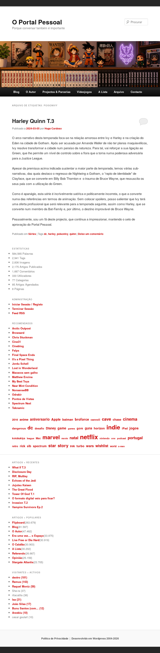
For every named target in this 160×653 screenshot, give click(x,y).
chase (117, 419)
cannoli (95, 419)
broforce (82, 419)
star (52, 445)
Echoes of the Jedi (24, 480)
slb (29, 446)
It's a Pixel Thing (23, 359)
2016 (15, 419)
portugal (135, 437)
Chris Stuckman (22, 337)
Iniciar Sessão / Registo (27, 304)
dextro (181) (19, 577)
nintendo (105, 438)
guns (88, 428)
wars (90, 445)
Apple (56, 419)
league (30, 438)
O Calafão (18, 544)
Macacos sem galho (25, 373)
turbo (80, 446)
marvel (51, 437)
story (63, 445)
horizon (99, 428)
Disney (51, 428)
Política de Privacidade (54, 638)
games (71, 428)
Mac (38, 438)
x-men (121, 446)
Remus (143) (20, 582)
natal (74, 437)
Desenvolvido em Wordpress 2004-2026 (95, 638)
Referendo (18, 553)
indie (113, 427)
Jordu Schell (20, 364)
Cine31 (16, 342)
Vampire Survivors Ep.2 (27, 507)
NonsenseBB (20, 390)
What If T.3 (19, 467)
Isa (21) (16, 599)
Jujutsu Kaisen (21, 485)
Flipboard (18, 522)
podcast (121, 438)
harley (52, 234)
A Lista (102, 92)
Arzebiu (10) (20, 613)
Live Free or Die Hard (25, 540)
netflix (89, 436)
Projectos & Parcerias (56, 92)
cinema (130, 419)
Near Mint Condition (25, 386)
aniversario (40, 419)
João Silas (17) (21, 604)
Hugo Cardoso (53, 128)
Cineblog (18, 346)
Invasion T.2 (20, 503)
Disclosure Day (21, 472)
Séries (32, 234)
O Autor (31, 92)
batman (67, 419)
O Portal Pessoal (37, 21)
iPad (125, 428)
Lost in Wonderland (25, 368)
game (62, 428)
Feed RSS (18, 313)
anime (24, 419)
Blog (16, 92)
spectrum (40, 446)
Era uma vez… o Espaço (28, 536)
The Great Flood (22, 489)
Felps (15, 350)
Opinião (17, 558)
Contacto (136, 92)
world (113, 446)
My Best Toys (20, 381)
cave (106, 419)
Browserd (18, 333)
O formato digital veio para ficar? (33, 498)
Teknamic (18, 408)
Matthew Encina (22, 377)
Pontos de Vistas (23, 399)
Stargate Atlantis (22, 562)
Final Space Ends (23, 355)
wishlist (101, 445)
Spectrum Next (21, 403)
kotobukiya (18, 438)
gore (80, 428)
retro (15, 446)
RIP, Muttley (20, 476)
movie (64, 438)
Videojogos (84, 92)
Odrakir (17, 394)
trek (72, 446)
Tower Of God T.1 (23, 494)
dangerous (19, 428)
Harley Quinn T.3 (33, 121)
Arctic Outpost (21, 328)
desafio (39, 428)
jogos (134, 427)
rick (22, 446)
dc (45, 234)
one (113, 438)
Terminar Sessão (23, 309)
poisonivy (62, 234)
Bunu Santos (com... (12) (28, 608)
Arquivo (119, 92)
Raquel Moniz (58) (23, 586)
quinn (73, 234)
